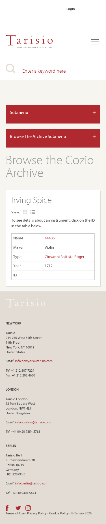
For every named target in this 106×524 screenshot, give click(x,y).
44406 (50, 238)
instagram (28, 508)
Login (70, 9)
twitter (18, 508)
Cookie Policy (59, 513)
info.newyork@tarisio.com (34, 361)
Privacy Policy (37, 513)
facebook (7, 508)
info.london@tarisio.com (33, 422)
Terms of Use (15, 513)
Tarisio (25, 303)
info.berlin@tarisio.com (31, 483)
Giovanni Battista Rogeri (65, 256)
